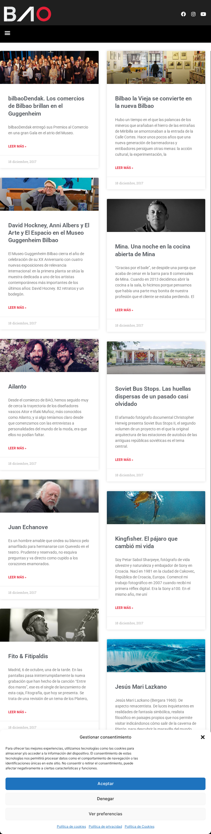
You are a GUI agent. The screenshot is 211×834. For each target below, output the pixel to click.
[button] (203, 737)
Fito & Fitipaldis (28, 656)
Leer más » (17, 146)
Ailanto (17, 386)
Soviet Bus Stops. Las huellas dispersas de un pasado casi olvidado (153, 396)
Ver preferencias (105, 813)
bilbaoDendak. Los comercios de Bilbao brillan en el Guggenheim (46, 106)
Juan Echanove (28, 527)
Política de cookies (71, 826)
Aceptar (106, 783)
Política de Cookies (139, 826)
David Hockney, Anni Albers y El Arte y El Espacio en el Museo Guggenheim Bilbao (48, 233)
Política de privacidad (105, 826)
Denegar (105, 798)
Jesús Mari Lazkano (141, 686)
